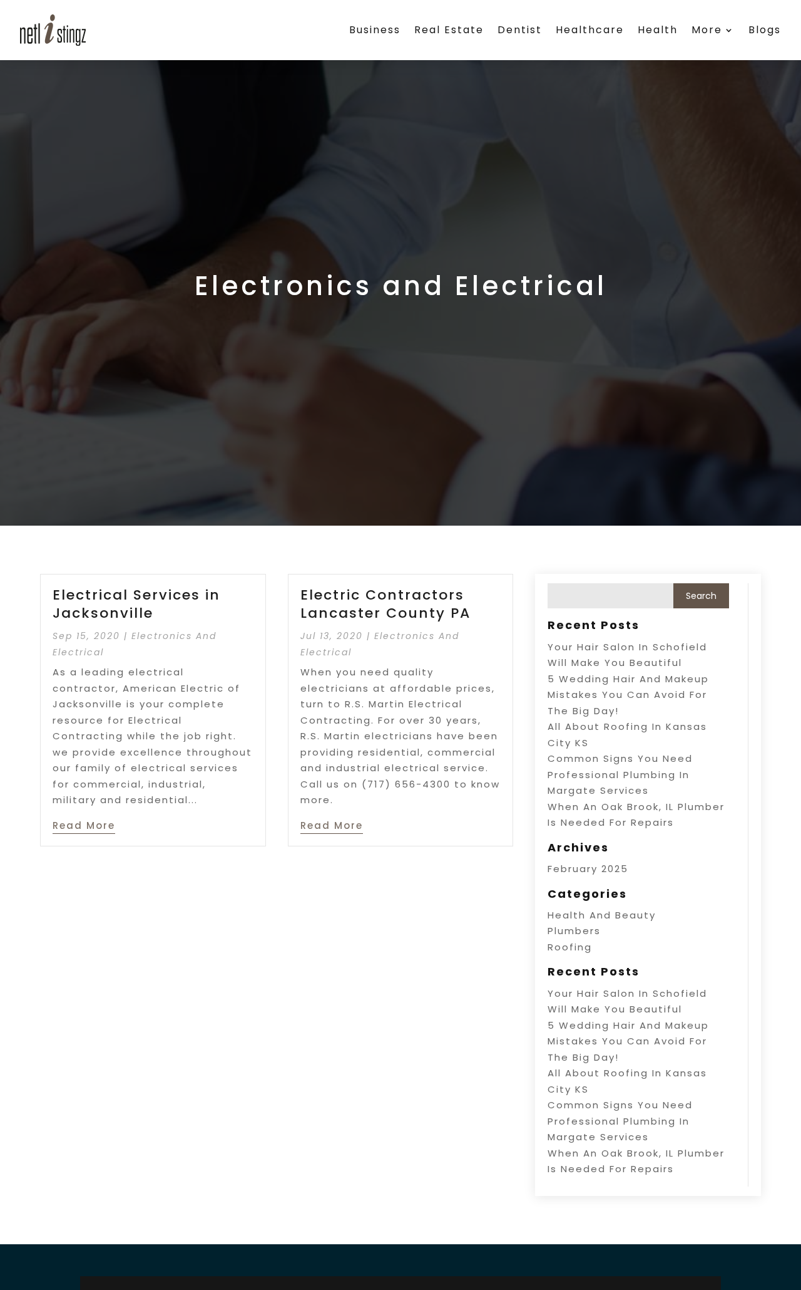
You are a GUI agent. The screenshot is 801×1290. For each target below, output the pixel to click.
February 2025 (588, 868)
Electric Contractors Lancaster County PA (385, 604)
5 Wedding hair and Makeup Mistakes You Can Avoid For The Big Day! (628, 694)
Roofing (570, 947)
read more (84, 825)
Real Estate (449, 30)
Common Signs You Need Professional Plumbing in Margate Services (620, 774)
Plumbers (574, 930)
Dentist (519, 30)
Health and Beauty (602, 915)
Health (658, 30)
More (706, 30)
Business (374, 30)
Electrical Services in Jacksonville (136, 604)
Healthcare (590, 30)
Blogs (764, 30)
